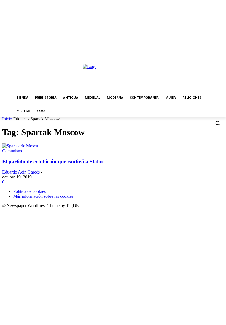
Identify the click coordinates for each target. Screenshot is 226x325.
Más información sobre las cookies (43, 196)
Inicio (7, 119)
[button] (217, 123)
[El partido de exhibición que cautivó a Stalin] (20, 145)
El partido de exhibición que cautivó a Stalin (52, 161)
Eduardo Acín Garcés (21, 172)
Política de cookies (29, 191)
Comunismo (12, 150)
